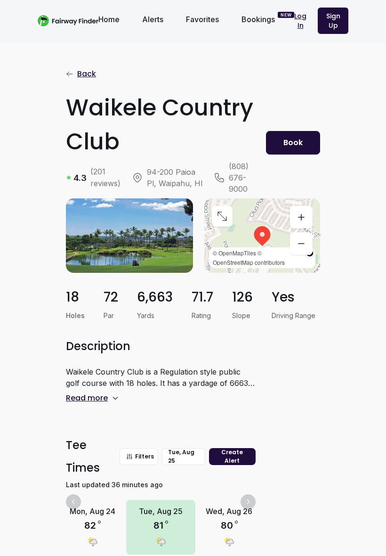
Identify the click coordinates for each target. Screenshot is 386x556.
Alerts (152, 19)
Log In (300, 20)
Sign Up (333, 20)
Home (109, 19)
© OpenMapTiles (234, 253)
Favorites (202, 19)
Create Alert (232, 456)
